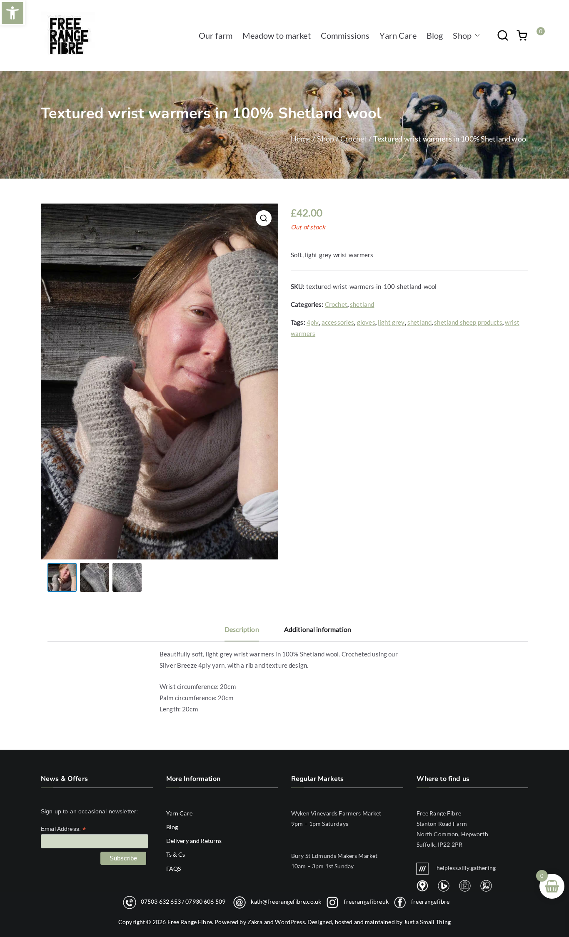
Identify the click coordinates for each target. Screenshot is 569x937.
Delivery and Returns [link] (194, 840)
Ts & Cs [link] (175, 854)
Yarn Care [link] (397, 35)
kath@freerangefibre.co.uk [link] (286, 901)
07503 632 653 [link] (161, 901)
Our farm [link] (215, 35)
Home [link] (301, 138)
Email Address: (63, 829)
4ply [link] (313, 322)
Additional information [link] (317, 629)
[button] (476, 35)
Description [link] (242, 629)
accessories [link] (338, 322)
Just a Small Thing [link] (427, 921)
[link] (12, 12)
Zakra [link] (255, 921)
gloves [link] (366, 322)
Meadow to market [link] (276, 35)
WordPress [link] (289, 921)
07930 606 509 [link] (205, 901)
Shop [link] (462, 35)
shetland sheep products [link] (468, 322)
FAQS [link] (173, 868)
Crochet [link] (353, 138)
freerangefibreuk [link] (366, 901)
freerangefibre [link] (430, 901)
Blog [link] (435, 35)
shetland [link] (362, 304)
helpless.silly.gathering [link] (466, 867)
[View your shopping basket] (522, 35)
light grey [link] (391, 322)
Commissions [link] (345, 35)
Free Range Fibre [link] (189, 921)
